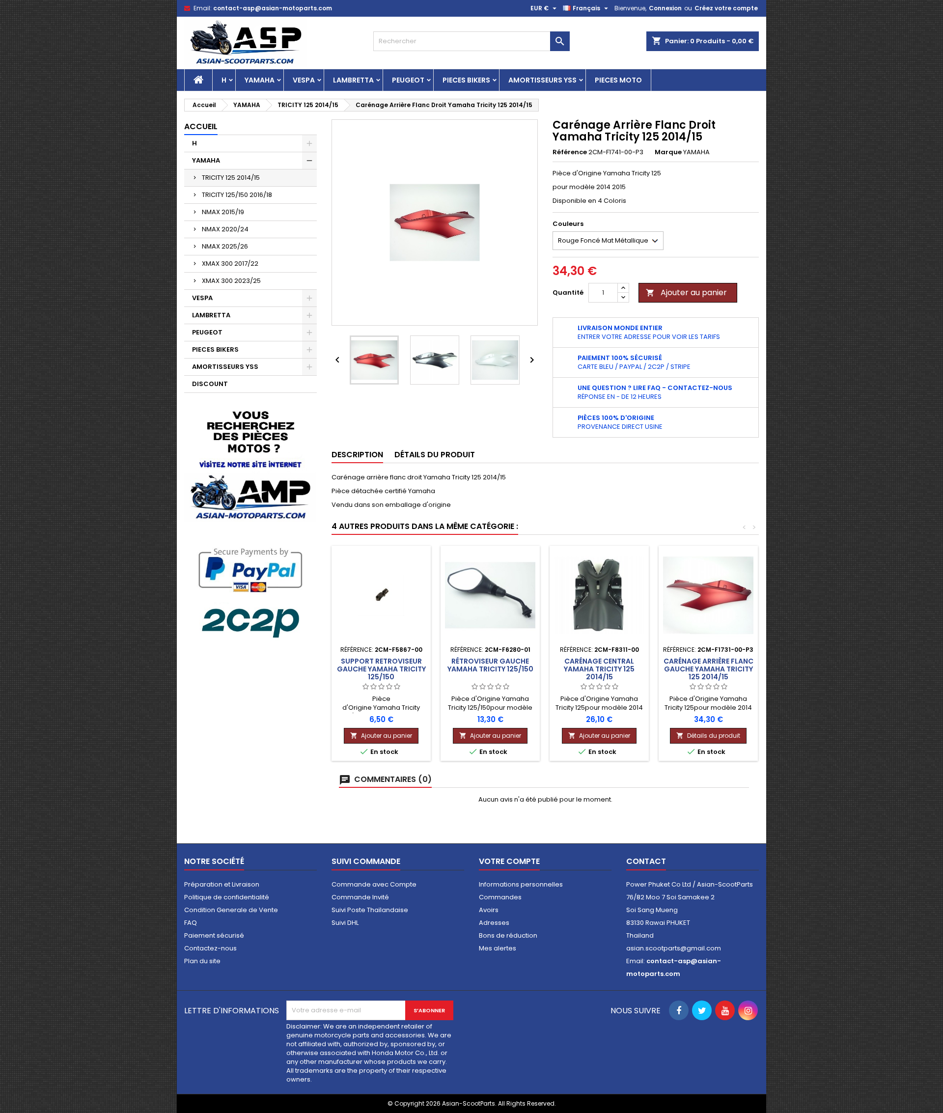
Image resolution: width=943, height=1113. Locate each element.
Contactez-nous (210, 948)
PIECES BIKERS (466, 80)
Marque (668, 152)
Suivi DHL (345, 922)
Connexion (665, 8)
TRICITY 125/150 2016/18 (237, 194)
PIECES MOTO (618, 80)
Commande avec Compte (374, 884)
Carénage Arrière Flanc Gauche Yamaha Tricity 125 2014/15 (708, 669)
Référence (570, 152)
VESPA (304, 80)
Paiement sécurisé (214, 935)
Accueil (201, 126)
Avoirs (489, 910)
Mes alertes (497, 948)
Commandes (500, 897)
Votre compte (509, 861)
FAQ (190, 922)
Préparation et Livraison (221, 884)
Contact (646, 861)
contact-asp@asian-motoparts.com (272, 8)
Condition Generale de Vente (231, 910)
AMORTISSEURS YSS (542, 80)
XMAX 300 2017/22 (230, 263)
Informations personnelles (521, 884)
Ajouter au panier (686, 292)
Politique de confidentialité (226, 897)
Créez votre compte (726, 8)
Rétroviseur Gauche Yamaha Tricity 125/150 (490, 665)
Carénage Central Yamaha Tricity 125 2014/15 (599, 669)
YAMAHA (260, 80)
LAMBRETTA (353, 80)
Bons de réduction (508, 935)
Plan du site (202, 961)
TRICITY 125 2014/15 (231, 177)
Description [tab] (357, 454)
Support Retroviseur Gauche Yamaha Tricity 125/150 (381, 669)
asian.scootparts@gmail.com (673, 948)
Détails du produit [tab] (434, 454)
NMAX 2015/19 (223, 212)
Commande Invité (360, 897)
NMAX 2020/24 (225, 229)
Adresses (494, 922)
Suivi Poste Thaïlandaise (370, 910)
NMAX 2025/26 (225, 246)
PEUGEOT (408, 80)
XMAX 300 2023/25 (231, 280)
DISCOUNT (210, 384)
